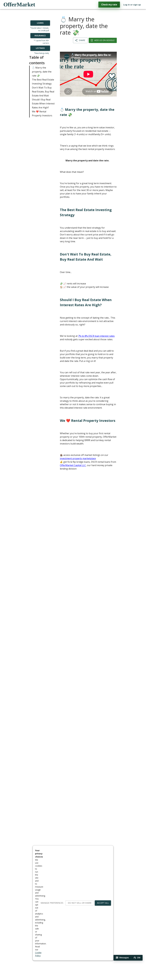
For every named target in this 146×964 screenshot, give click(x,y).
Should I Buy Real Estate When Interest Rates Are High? (43, 103)
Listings (40, 48)
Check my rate (109, 4)
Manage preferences (52, 902)
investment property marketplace (78, 458)
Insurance (40, 35)
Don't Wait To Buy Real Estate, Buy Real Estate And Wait (43, 91)
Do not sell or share (79, 902)
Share (82, 40)
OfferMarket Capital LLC (73, 465)
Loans (40, 23)
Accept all (103, 902)
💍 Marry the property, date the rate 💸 (41, 71)
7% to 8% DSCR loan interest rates (96, 336)
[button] (122, 958)
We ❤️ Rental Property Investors (42, 113)
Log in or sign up (132, 4)
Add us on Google (104, 40)
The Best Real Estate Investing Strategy (43, 81)
